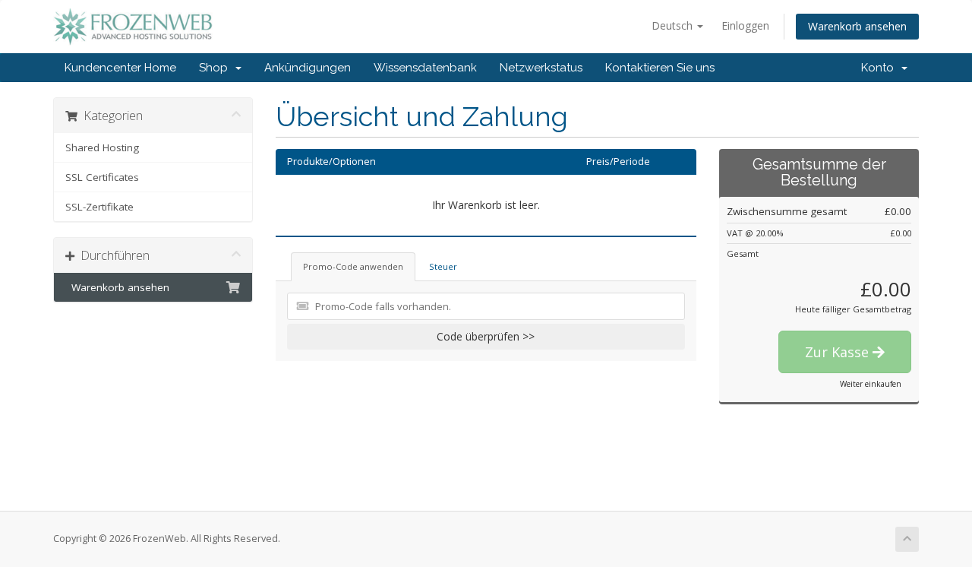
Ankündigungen (307, 67)
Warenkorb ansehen (857, 26)
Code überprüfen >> (486, 336)
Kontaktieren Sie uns (660, 67)
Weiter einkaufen (870, 384)
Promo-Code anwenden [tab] (353, 266)
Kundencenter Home (120, 67)
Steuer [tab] (443, 266)
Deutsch (674, 25)
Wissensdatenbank (425, 67)
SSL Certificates (102, 177)
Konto (880, 67)
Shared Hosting (102, 147)
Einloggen (745, 25)
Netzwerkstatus (541, 67)
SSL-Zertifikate (99, 207)
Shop (216, 67)
